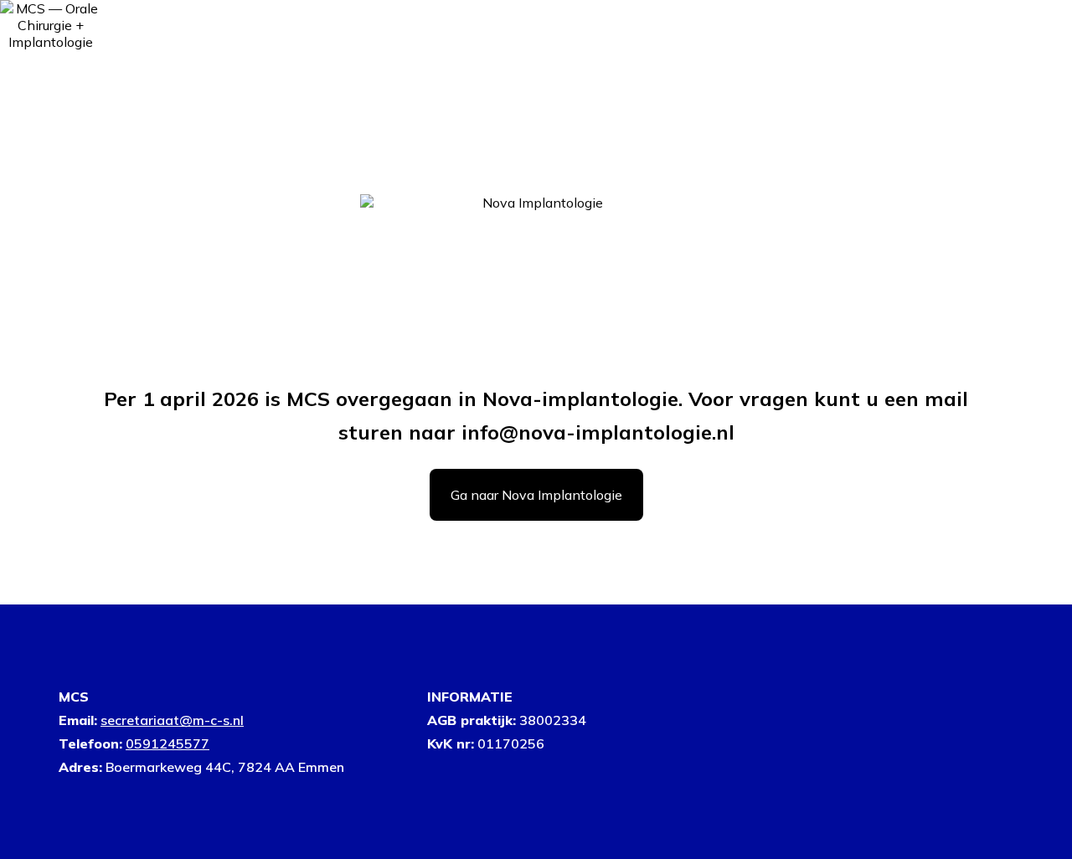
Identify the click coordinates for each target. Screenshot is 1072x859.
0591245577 (167, 743)
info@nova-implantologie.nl (597, 432)
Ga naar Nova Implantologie (536, 494)
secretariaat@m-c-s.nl (172, 720)
